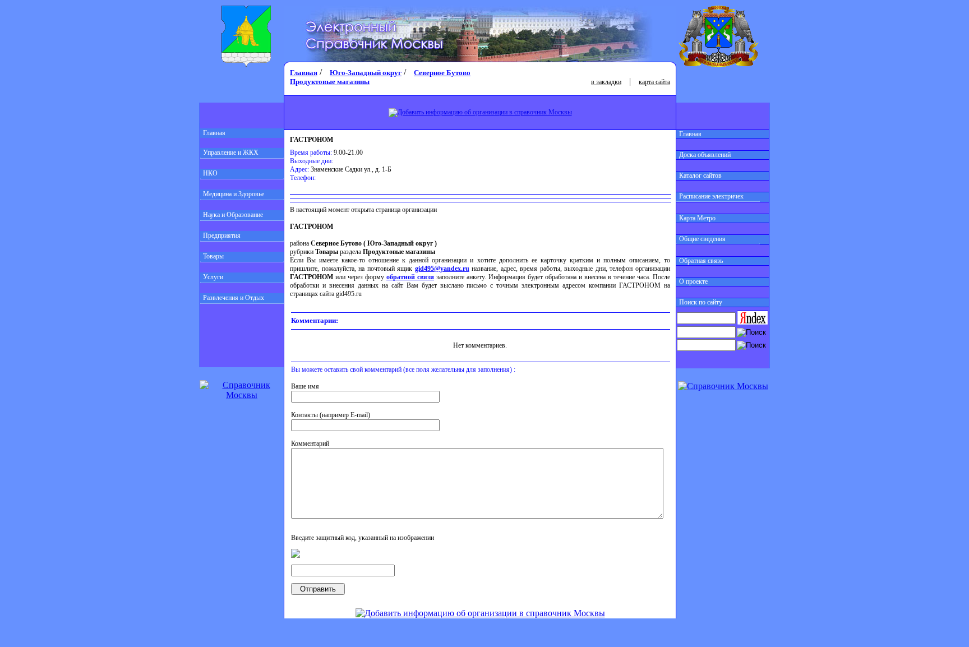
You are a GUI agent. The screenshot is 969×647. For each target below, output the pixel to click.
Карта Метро (697, 218)
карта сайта (654, 82)
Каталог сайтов (700, 175)
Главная (214, 133)
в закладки (606, 82)
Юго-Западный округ (366, 72)
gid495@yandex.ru (442, 268)
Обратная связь (701, 261)
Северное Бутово (442, 72)
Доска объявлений (705, 155)
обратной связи (410, 277)
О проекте (693, 281)
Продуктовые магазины (330, 81)
